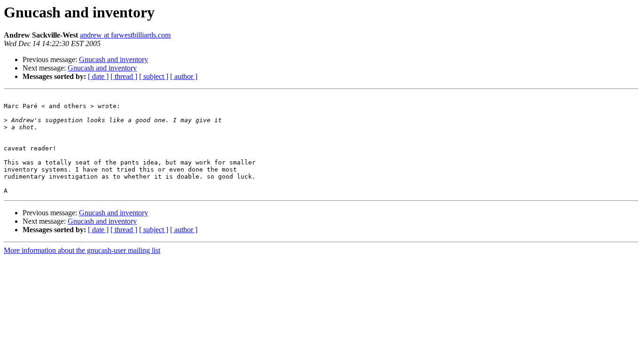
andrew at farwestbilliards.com (125, 35)
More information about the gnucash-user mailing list (82, 250)
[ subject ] (153, 76)
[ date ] (98, 76)
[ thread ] (123, 76)
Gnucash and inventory (113, 59)
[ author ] (183, 76)
